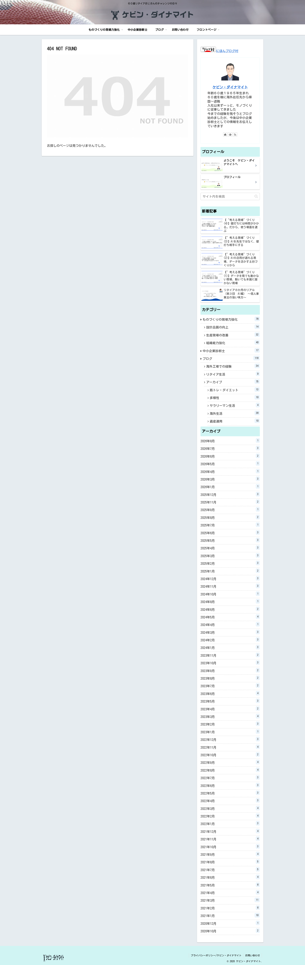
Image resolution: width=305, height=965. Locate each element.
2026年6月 (229, 456)
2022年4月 (229, 800)
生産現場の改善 (232, 335)
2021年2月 (229, 908)
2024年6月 (229, 609)
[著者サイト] (225, 134)
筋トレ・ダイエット (234, 390)
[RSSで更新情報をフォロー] (235, 134)
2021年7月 (229, 869)
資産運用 (234, 421)
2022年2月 (229, 816)
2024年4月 (229, 624)
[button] (256, 196)
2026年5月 (229, 464)
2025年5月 (229, 540)
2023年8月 (229, 678)
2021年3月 (229, 900)
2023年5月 (229, 701)
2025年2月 (229, 563)
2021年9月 (229, 854)
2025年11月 (229, 502)
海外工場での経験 (232, 366)
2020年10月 (229, 931)
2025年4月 (229, 548)
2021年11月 (229, 839)
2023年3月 (229, 716)
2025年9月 (229, 509)
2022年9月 (229, 762)
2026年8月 (229, 441)
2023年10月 (229, 663)
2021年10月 (229, 847)
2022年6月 (229, 785)
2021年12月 (229, 831)
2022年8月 (229, 770)
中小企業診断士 (230, 350)
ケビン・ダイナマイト (230, 87)
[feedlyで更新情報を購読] (230, 134)
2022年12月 (229, 739)
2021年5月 (229, 885)
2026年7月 (229, 448)
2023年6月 (229, 693)
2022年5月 (229, 793)
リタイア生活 (232, 374)
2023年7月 (229, 686)
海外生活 (234, 413)
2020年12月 (229, 923)
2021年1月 (229, 915)
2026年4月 (229, 471)
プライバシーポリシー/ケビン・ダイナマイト (216, 955)
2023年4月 (229, 709)
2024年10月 (229, 594)
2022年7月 (229, 778)
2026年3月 (229, 479)
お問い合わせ (252, 955)
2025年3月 (229, 556)
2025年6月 (229, 533)
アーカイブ (232, 382)
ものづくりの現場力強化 (230, 319)
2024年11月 (229, 586)
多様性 (234, 397)
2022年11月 (229, 747)
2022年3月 (229, 808)
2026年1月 (229, 487)
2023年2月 (229, 724)
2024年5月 (229, 617)
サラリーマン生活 (234, 405)
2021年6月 (229, 877)
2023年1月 (229, 732)
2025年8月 (229, 517)
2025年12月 (229, 494)
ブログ (230, 358)
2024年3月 (229, 632)
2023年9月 (229, 670)
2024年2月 (229, 640)
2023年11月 (229, 655)
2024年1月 (229, 647)
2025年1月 (229, 571)
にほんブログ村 (227, 50)
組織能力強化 (232, 342)
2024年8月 (229, 601)
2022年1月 (229, 823)
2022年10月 (229, 755)
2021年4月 (229, 892)
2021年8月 (229, 862)
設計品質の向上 (232, 327)
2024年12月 (229, 578)
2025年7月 (229, 525)
